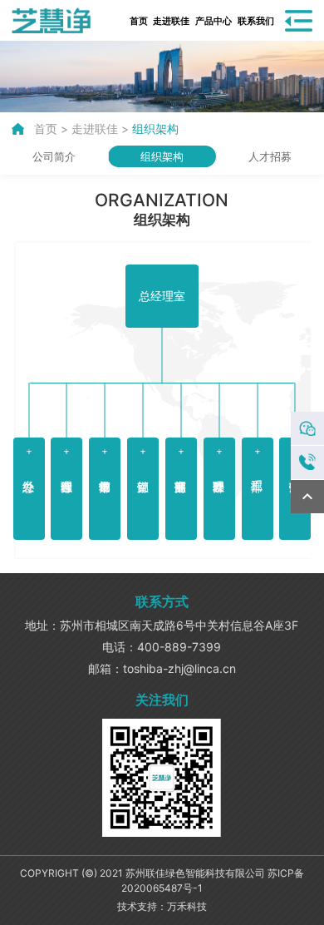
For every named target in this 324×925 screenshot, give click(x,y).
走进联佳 (171, 21)
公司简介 (54, 156)
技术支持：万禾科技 (162, 906)
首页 (139, 21)
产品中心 (214, 21)
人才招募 (270, 156)
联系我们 (256, 21)
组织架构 (155, 128)
